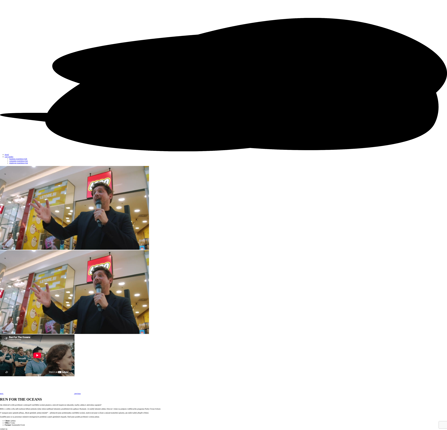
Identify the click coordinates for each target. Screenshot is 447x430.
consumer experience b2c (18, 161)
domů (7, 155)
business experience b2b (18, 159)
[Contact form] (223, 151)
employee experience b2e (18, 163)
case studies (9, 157)
